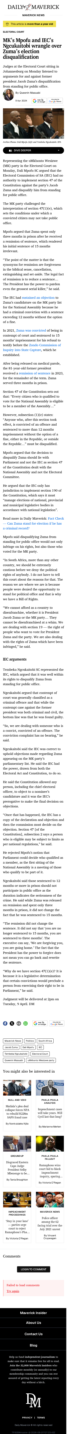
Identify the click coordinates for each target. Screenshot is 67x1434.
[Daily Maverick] (33, 7)
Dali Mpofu (28, 1047)
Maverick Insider (33, 1313)
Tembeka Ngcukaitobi (16, 1053)
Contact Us (34, 1334)
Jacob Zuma (11, 1047)
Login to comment (33, 1269)
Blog (33, 1345)
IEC (40, 1047)
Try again (13, 1291)
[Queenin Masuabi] (8, 94)
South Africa (45, 1040)
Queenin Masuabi (30, 92)
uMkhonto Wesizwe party (41, 1060)
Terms (41, 1417)
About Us (33, 1323)
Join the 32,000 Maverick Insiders (31, 1365)
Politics (30, 1040)
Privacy (27, 1417)
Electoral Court (40, 1053)
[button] (38, 101)
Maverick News (13, 1040)
